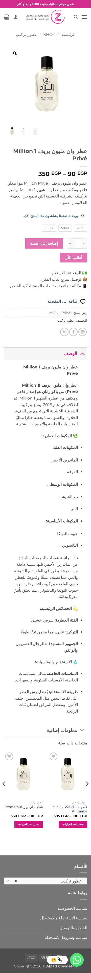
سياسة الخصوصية (72, 908)
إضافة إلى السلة (44, 243)
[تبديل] (82, 353)
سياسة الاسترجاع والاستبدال (63, 918)
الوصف (70, 353)
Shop (49, 34)
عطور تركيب (26, 34)
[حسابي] (15, 17)
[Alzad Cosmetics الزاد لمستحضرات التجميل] (46, 17)
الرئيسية (68, 34)
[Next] (4, 794)
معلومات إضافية (62, 730)
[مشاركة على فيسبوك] (73, 332)
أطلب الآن (73, 257)
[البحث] (75, 17)
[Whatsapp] (77, 960)
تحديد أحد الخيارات (73, 824)
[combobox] (45, 880)
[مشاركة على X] (64, 332)
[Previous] (87, 794)
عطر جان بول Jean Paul (24, 807)
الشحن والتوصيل (73, 927)
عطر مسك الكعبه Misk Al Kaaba (69, 809)
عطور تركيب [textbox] (48, 881)
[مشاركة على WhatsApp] (82, 332)
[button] (84, 17)
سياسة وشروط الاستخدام (65, 937)
